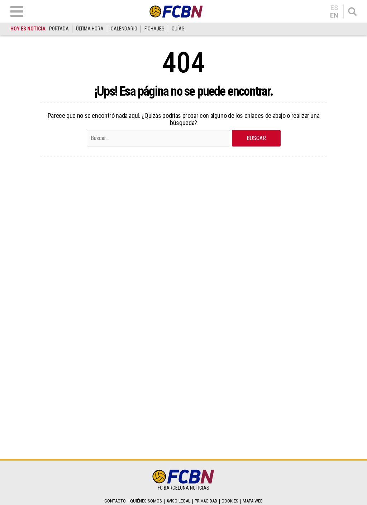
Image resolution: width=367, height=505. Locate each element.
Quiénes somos (146, 501)
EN (334, 15)
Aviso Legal (178, 501)
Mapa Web (253, 501)
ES (334, 8)
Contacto (115, 501)
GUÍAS (178, 29)
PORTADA (59, 29)
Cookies (229, 501)
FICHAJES (154, 29)
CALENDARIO (124, 29)
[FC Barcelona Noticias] (176, 11)
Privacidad (206, 501)
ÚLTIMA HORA (90, 29)
